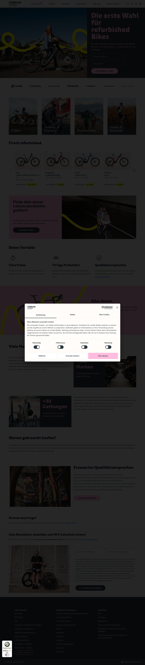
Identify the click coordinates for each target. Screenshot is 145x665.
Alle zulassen (103, 356)
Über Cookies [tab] (104, 314)
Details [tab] (72, 314)
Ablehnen (42, 356)
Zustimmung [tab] (40, 315)
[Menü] (10, 642)
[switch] (61, 347)
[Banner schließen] (117, 307)
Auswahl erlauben (72, 356)
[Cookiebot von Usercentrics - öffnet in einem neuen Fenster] (103, 307)
